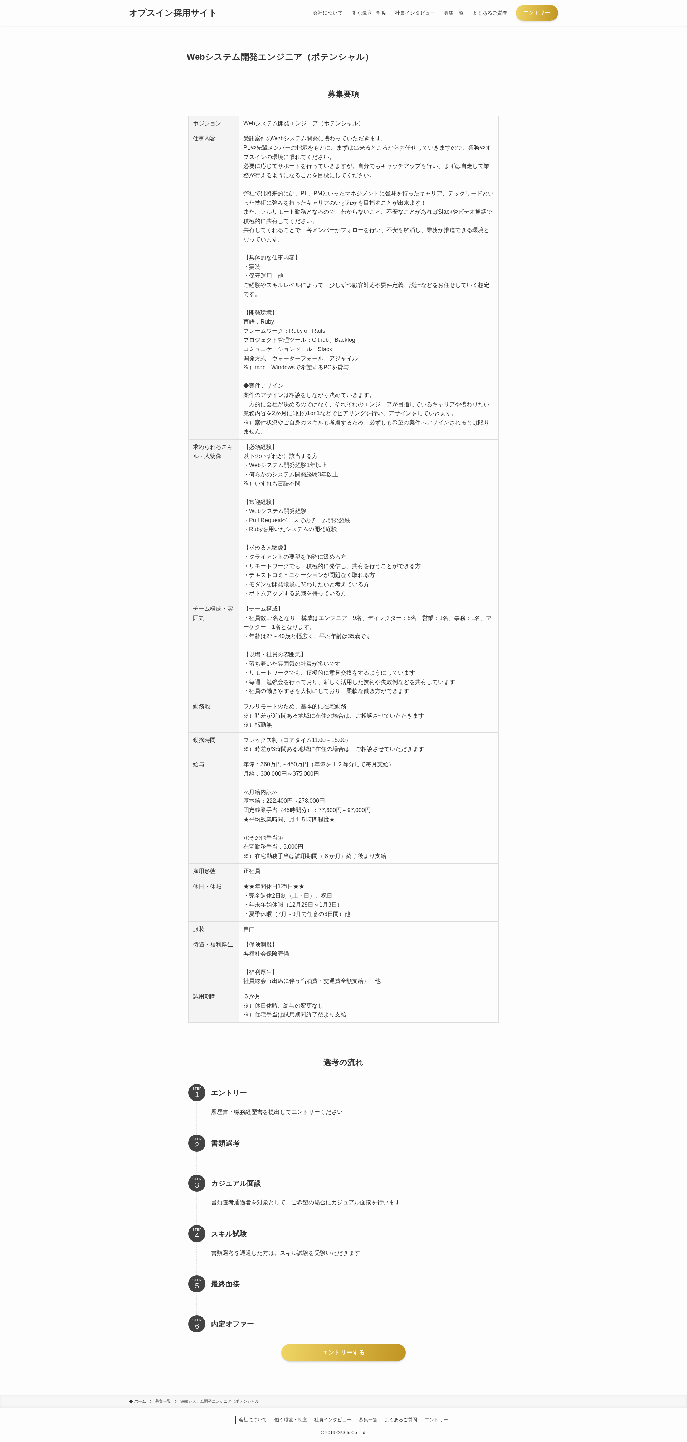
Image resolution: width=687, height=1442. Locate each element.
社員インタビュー (332, 1419)
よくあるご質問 (401, 1419)
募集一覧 (368, 1419)
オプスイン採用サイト (173, 13)
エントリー (436, 1419)
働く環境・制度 (290, 1419)
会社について (253, 1419)
